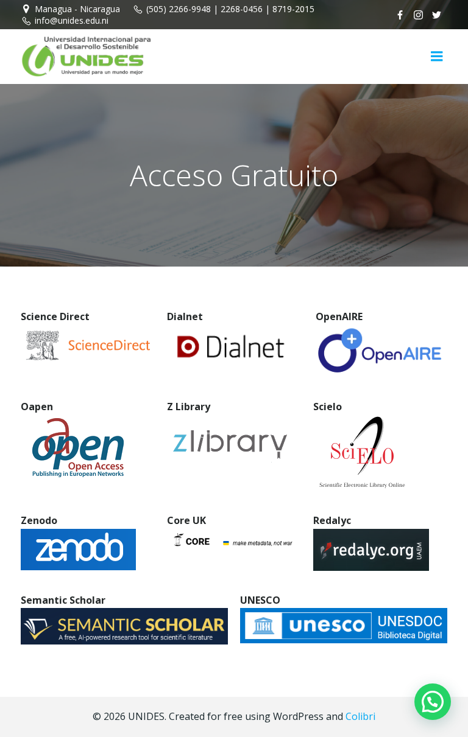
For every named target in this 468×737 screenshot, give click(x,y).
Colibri (360, 716)
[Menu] (437, 56)
